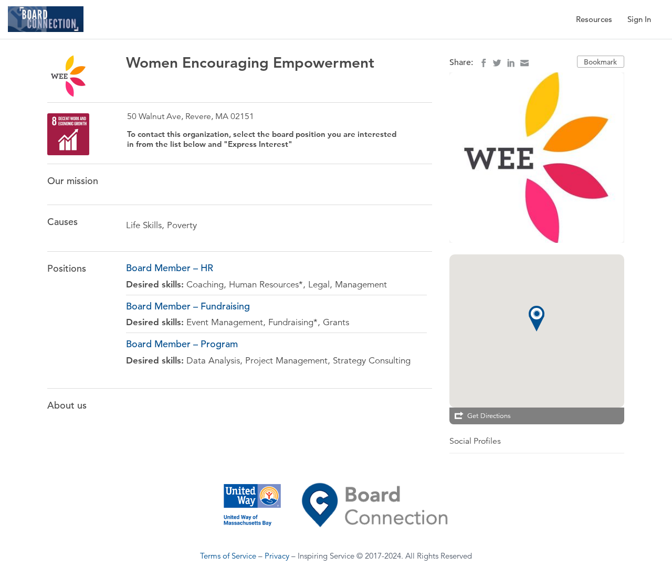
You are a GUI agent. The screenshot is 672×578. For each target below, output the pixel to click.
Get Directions (489, 416)
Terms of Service (228, 556)
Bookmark (600, 62)
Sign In (639, 19)
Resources (594, 19)
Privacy (277, 556)
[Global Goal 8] (68, 134)
